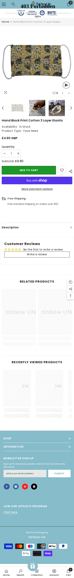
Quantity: (8, 147)
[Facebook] (6, 486)
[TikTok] (34, 486)
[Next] (69, 93)
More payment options (37, 189)
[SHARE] (69, 170)
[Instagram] (16, 486)
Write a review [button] (37, 254)
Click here (10, 512)
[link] (19, 338)
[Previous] (63, 93)
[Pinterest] (25, 486)
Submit (59, 473)
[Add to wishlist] (62, 170)
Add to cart (29, 170)
